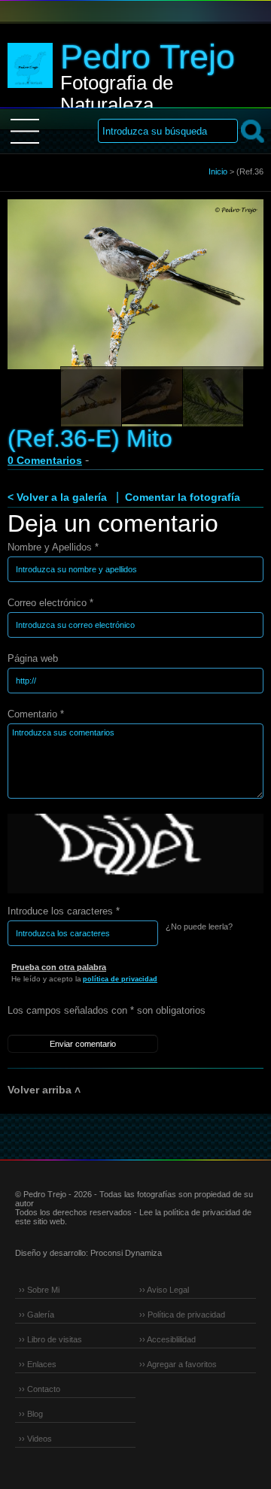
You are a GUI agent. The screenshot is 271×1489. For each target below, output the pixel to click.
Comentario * (36, 714)
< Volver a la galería (57, 497)
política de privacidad (120, 979)
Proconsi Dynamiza (126, 1252)
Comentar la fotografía (182, 497)
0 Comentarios (45, 460)
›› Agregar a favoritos (178, 1364)
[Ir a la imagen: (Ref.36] (91, 397)
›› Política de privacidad (182, 1314)
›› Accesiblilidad (167, 1339)
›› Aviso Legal (164, 1289)
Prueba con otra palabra (58, 967)
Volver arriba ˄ (44, 1090)
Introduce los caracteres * (64, 911)
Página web (33, 658)
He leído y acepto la (84, 979)
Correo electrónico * (50, 602)
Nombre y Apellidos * (53, 547)
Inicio (218, 171)
